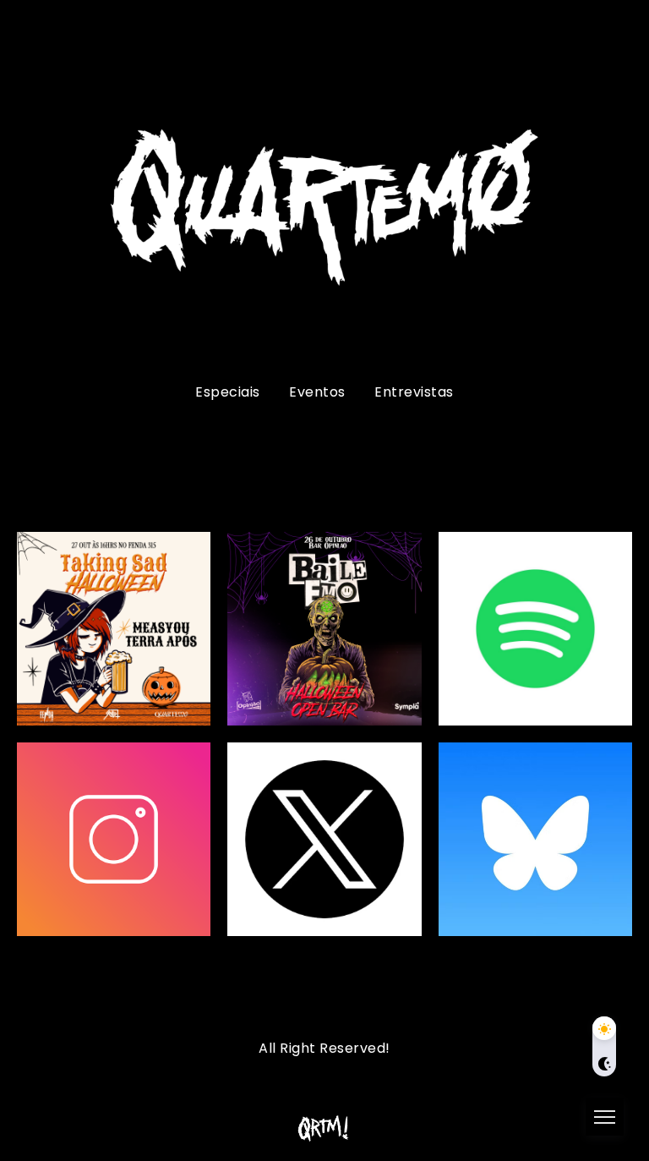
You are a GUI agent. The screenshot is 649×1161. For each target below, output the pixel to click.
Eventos (317, 392)
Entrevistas (414, 392)
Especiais (227, 392)
